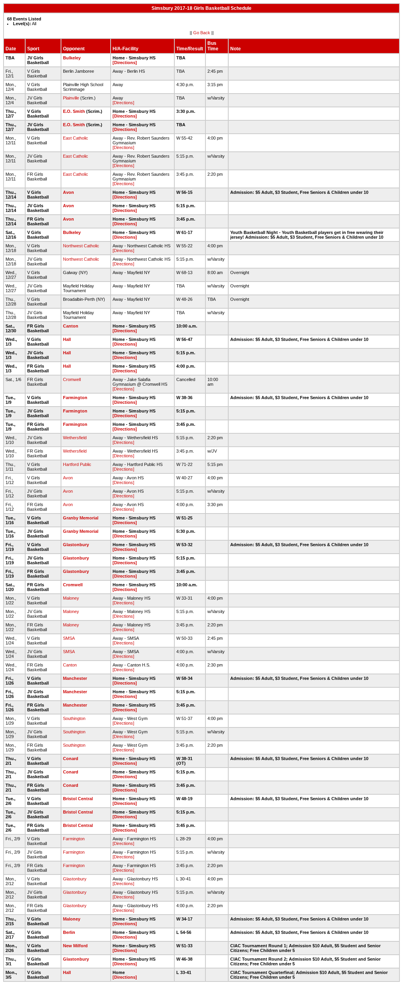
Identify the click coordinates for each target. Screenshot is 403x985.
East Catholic (75, 138)
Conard (70, 758)
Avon (68, 192)
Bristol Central (78, 798)
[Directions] (125, 62)
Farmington (75, 397)
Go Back (201, 32)
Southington (74, 718)
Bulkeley (72, 57)
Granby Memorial (80, 518)
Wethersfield (75, 437)
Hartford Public (77, 464)
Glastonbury (76, 544)
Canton (70, 326)
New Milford (75, 945)
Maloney (71, 598)
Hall (67, 339)
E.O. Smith (74, 111)
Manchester (75, 678)
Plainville (71, 98)
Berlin (69, 932)
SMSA (69, 638)
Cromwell (72, 379)
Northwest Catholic (81, 245)
